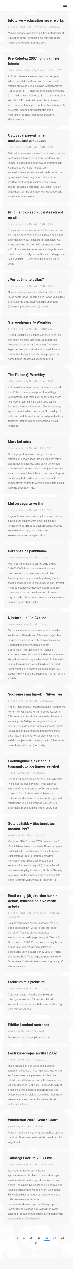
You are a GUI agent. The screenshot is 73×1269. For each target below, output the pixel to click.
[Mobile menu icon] (65, 5)
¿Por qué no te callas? (26, 279)
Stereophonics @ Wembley (29, 322)
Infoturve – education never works (36, 20)
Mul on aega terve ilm (25, 503)
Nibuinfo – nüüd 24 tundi (27, 618)
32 (62, 1237)
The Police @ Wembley (26, 375)
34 (36, 1242)
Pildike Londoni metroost (28, 1025)
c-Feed (11, 27)
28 (31, 1237)
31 (54, 1237)
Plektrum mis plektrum (26, 982)
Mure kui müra (19, 441)
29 (39, 1237)
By (40, 27)
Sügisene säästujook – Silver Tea (35, 694)
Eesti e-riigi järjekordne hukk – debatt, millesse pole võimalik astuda (33, 901)
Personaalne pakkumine (27, 551)
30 (46, 1237)
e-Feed (19, 27)
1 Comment (14, 917)
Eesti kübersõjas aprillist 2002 (32, 1053)
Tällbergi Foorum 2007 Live (30, 1158)
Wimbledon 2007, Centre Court (33, 1120)
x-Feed (27, 27)
